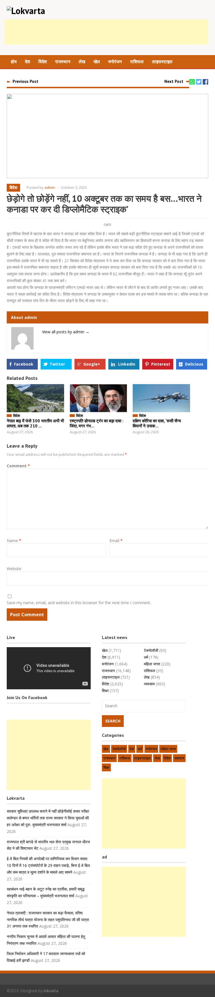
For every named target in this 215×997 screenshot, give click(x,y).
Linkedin (126, 364)
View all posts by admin (65, 331)
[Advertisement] (106, 32)
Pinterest (160, 364)
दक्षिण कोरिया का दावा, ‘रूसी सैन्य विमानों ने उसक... (157, 423)
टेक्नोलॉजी (151, 650)
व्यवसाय (149, 683)
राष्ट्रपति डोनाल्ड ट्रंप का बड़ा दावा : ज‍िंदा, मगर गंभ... (96, 423)
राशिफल (137, 61)
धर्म (146, 657)
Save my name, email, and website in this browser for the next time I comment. (79, 602)
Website (14, 568)
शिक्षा (105, 690)
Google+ (91, 364)
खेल (97, 61)
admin (50, 187)
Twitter (57, 364)
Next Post (173, 81)
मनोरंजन (115, 61)
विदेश (42, 61)
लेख (82, 61)
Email (116, 540)
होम (14, 61)
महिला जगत (152, 664)
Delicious (194, 364)
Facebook (23, 364)
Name (14, 540)
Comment (18, 465)
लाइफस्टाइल (162, 61)
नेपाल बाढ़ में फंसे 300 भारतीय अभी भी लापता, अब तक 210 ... (35, 423)
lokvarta (51, 990)
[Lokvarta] (26, 11)
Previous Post (25, 81)
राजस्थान (62, 61)
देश (27, 61)
